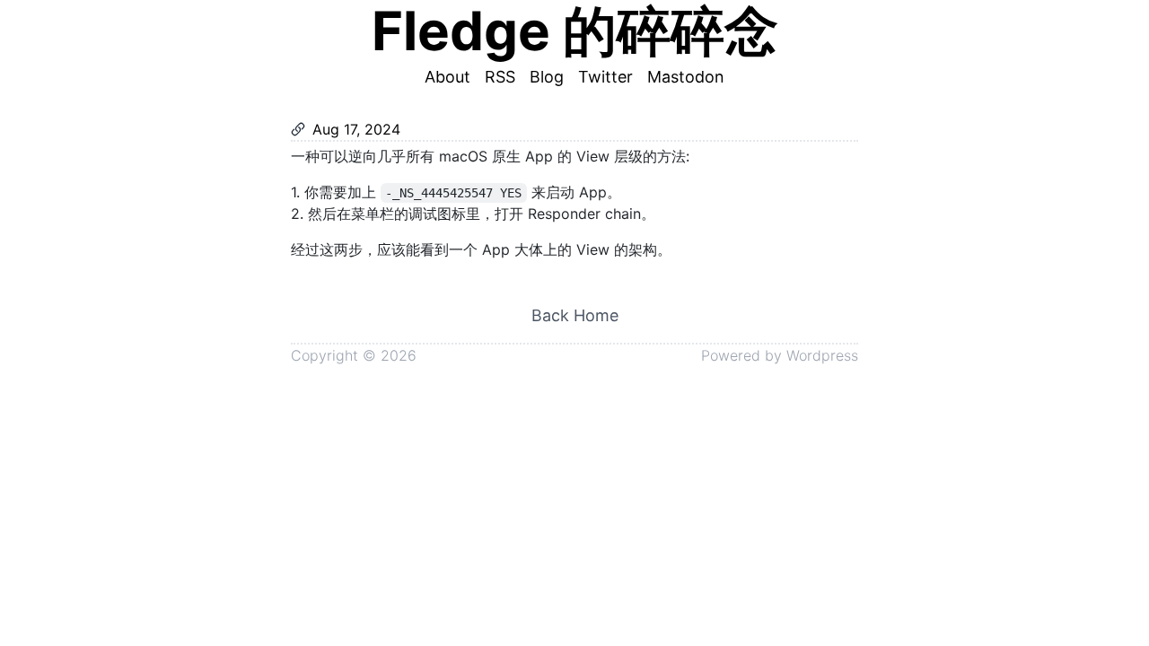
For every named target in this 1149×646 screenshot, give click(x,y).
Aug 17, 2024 (356, 129)
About (447, 76)
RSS (500, 76)
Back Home (574, 315)
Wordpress (822, 355)
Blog (547, 76)
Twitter (605, 76)
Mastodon (685, 76)
